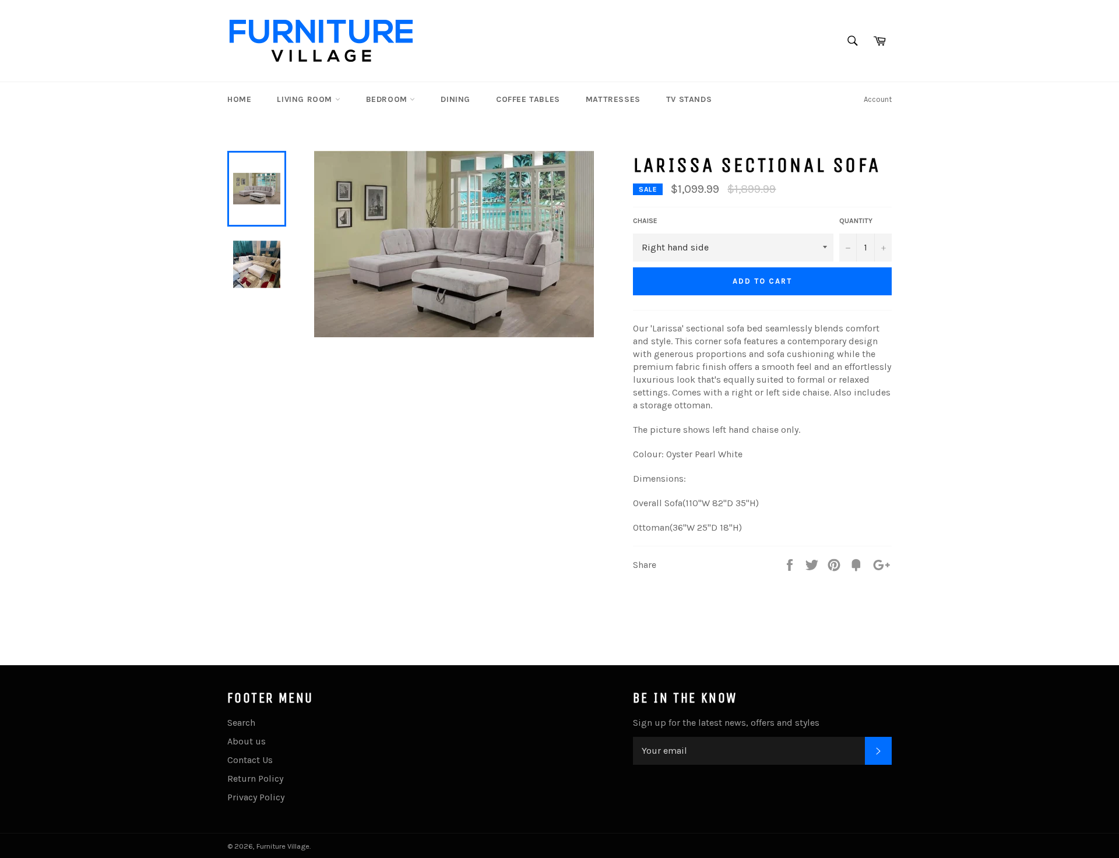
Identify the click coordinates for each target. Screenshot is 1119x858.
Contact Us (250, 759)
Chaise (645, 221)
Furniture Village (282, 846)
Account (878, 99)
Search (241, 722)
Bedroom (388, 99)
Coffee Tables (528, 99)
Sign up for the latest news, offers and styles (726, 722)
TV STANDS (689, 99)
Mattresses (613, 99)
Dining (455, 99)
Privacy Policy (255, 797)
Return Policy (255, 778)
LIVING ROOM (306, 99)
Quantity (855, 221)
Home (239, 99)
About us (246, 741)
